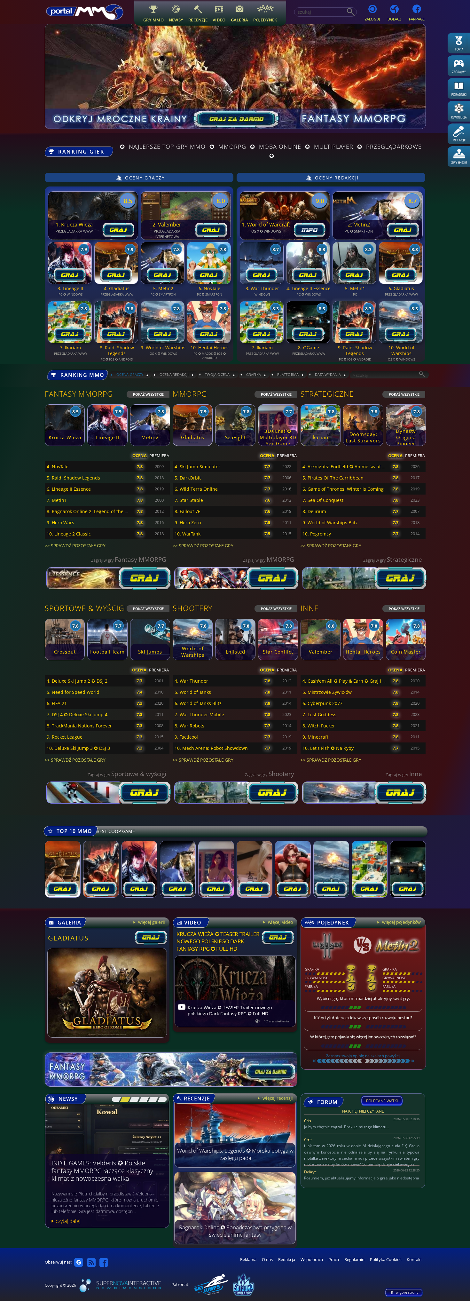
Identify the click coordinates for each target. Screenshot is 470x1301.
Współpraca (312, 1259)
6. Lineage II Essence (69, 489)
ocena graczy (129, 374)
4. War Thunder (191, 681)
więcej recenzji (277, 1098)
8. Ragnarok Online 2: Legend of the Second (93, 511)
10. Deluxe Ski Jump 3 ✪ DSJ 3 (78, 748)
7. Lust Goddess (319, 714)
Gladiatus (68, 938)
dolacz (394, 19)
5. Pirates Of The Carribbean (333, 478)
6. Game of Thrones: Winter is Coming (343, 489)
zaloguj (372, 19)
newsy (176, 19)
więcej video (280, 922)
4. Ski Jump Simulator (197, 467)
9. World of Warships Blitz (330, 523)
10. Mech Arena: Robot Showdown (211, 748)
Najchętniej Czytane (363, 1112)
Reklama (248, 1259)
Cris (307, 1120)
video (219, 19)
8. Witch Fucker (318, 726)
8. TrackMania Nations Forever (79, 726)
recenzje (198, 19)
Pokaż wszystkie (148, 394)
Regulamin (354, 1259)
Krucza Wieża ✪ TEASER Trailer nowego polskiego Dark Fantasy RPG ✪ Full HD (217, 941)
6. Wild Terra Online (196, 489)
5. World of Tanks (193, 692)
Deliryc (310, 1172)
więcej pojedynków (401, 922)
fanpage (417, 19)
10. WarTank (187, 534)
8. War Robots (189, 726)
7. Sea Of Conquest (322, 500)
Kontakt (414, 1259)
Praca (333, 1259)
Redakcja (286, 1259)
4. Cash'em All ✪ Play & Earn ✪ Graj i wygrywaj (352, 681)
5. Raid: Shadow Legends (73, 478)
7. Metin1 (57, 500)
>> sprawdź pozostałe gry (75, 546)
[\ (115, 1099)
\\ (123, 1099)
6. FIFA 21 (57, 703)
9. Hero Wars (60, 523)
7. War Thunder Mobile (199, 714)
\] (160, 1099)
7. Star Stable (189, 500)
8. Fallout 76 (187, 511)
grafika (253, 374)
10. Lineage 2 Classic (69, 534)
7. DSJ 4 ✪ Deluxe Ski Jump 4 (77, 714)
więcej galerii (151, 922)
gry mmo (153, 19)
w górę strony (407, 1292)
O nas (267, 1259)
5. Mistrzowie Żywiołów (327, 692)
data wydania (328, 374)
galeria (239, 19)
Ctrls (308, 1139)
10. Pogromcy (316, 534)
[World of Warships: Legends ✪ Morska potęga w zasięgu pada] (235, 1165)
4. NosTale (57, 467)
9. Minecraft (315, 737)
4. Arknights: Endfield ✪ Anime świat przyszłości (353, 467)
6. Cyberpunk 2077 (322, 703)
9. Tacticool (186, 737)
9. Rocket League (64, 737)
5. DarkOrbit (188, 478)
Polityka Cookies (385, 1259)
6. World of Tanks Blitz (198, 703)
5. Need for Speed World (73, 692)
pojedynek (265, 19)
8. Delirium (314, 511)
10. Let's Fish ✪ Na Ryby (328, 748)
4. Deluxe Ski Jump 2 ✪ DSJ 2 (77, 681)
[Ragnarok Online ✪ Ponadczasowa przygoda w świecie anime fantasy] (235, 1242)
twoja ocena (217, 374)
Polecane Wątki (382, 1101)
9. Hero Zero (188, 523)
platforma (288, 374)
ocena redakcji (174, 374)
